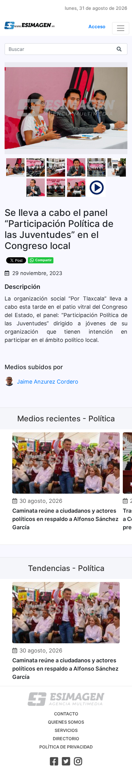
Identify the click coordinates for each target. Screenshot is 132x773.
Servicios (66, 730)
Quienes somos (66, 722)
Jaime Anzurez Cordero (47, 381)
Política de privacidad (66, 746)
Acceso (96, 26)
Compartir (43, 260)
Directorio (66, 738)
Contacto (66, 713)
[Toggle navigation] (120, 28)
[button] (122, 68)
